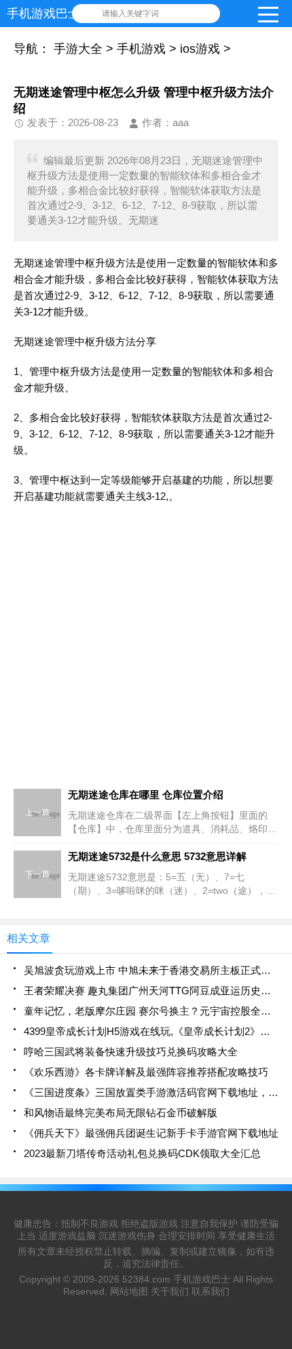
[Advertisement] (146, 658)
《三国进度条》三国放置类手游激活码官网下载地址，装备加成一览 (151, 1092)
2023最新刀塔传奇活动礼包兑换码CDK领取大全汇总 (142, 1153)
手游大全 (78, 49)
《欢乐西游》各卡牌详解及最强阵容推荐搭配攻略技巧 (146, 1072)
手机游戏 (141, 49)
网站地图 (129, 1291)
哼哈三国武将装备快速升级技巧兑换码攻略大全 (131, 1051)
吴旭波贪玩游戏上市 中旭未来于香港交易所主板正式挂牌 (151, 970)
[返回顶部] (277, 1200)
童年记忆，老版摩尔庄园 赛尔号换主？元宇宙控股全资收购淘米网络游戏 (151, 1011)
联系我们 (210, 1291)
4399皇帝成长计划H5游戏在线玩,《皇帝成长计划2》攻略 (151, 1031)
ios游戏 (200, 49)
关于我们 (170, 1291)
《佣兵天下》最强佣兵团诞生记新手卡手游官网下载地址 (151, 1133)
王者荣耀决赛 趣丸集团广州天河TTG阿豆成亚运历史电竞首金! (151, 990)
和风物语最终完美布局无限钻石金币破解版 (120, 1112)
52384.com (146, 1279)
